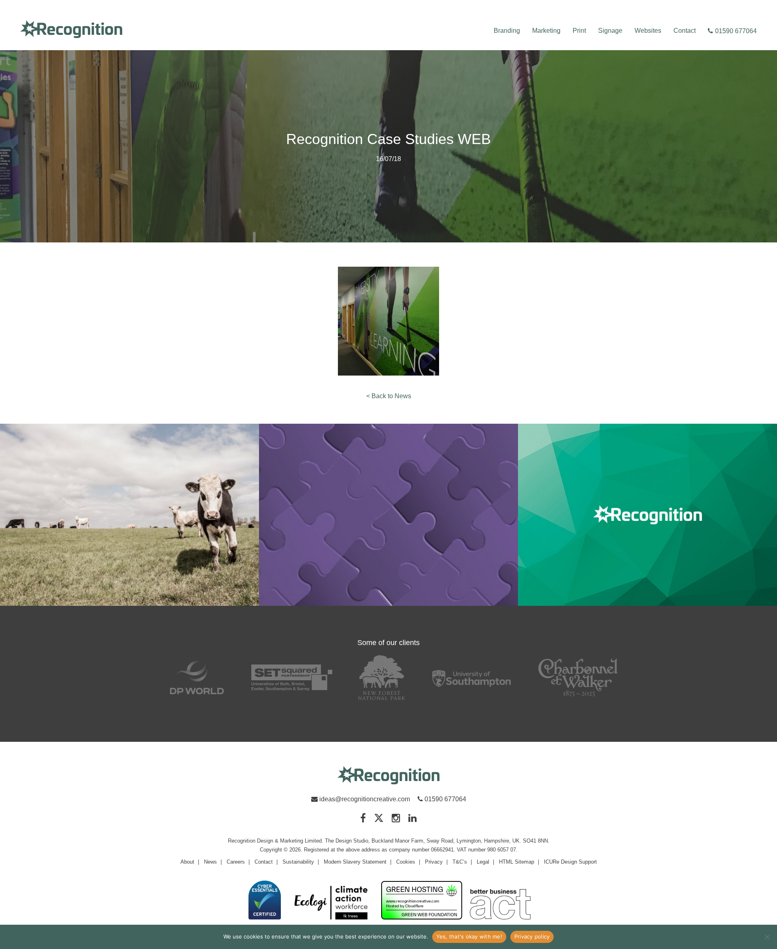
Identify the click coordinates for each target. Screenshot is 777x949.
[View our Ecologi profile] (331, 903)
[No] (767, 937)
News (210, 862)
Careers (236, 862)
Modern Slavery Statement (355, 862)
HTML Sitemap (516, 862)
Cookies (405, 862)
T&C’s (459, 862)
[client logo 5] (578, 678)
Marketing (546, 31)
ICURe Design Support (570, 862)
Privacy (434, 862)
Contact (684, 31)
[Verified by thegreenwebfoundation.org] (421, 901)
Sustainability (298, 862)
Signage (610, 31)
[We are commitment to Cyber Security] (264, 901)
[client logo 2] (291, 678)
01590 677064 (736, 31)
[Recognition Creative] (388, 775)
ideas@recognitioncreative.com (364, 799)
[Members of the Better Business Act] (500, 905)
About (187, 862)
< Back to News (388, 396)
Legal (483, 862)
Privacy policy (532, 936)
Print (579, 31)
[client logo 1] (196, 677)
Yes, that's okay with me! (469, 936)
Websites (648, 31)
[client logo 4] (471, 678)
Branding (507, 31)
